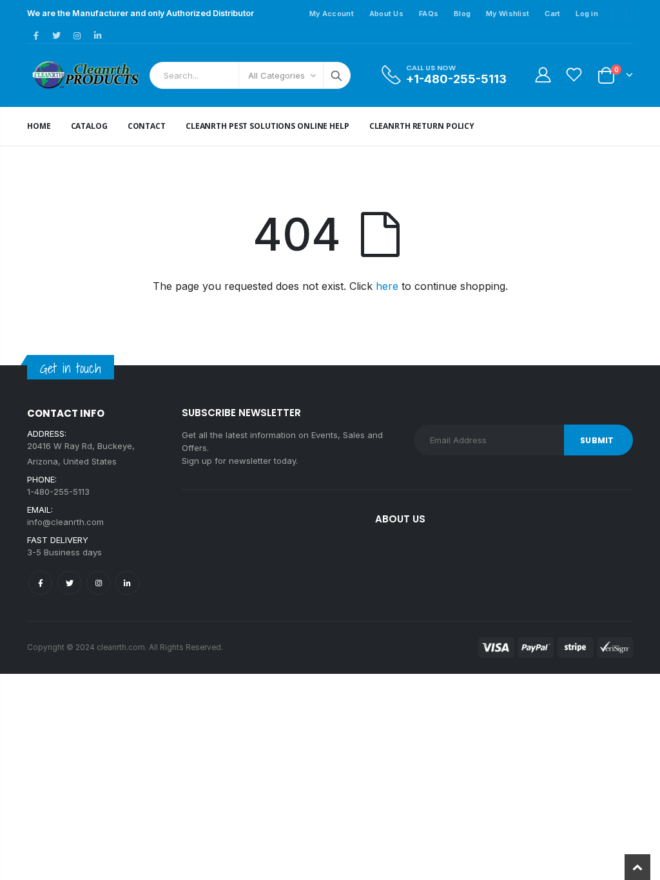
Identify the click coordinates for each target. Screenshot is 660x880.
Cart (552, 13)
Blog (462, 13)
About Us (386, 13)
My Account (331, 13)
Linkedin (127, 583)
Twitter (69, 583)
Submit (597, 440)
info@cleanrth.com (65, 522)
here (387, 286)
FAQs (428, 13)
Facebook (40, 583)
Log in (587, 13)
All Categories (276, 75)
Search (336, 75)
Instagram (98, 583)
